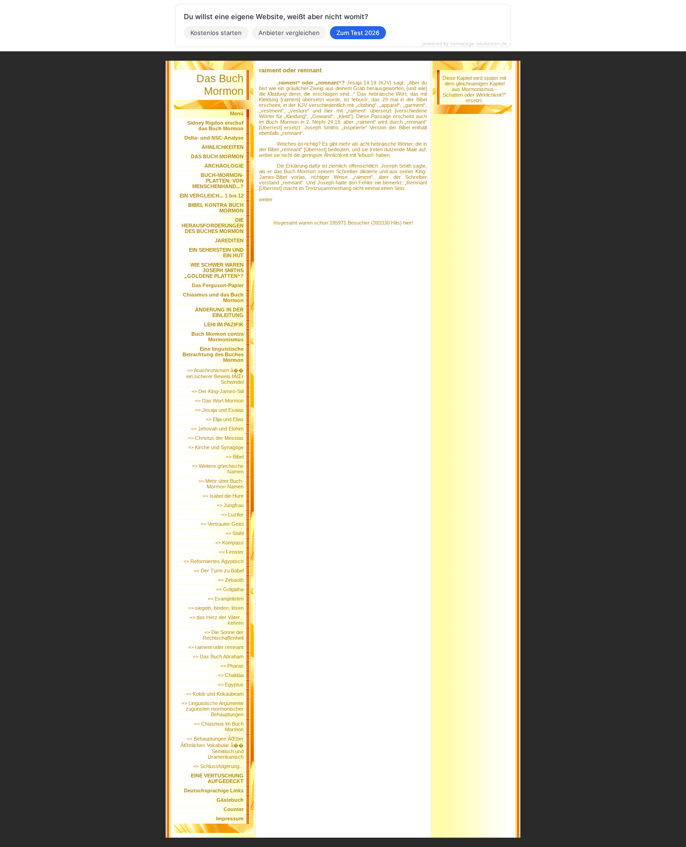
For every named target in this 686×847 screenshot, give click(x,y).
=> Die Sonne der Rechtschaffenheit (223, 635)
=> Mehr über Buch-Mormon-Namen (221, 483)
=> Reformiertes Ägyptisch (213, 561)
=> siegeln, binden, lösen (216, 608)
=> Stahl (234, 533)
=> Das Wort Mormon (219, 400)
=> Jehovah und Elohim (217, 428)
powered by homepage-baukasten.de (464, 43)
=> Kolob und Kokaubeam (215, 694)
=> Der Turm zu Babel (219, 570)
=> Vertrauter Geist (222, 524)
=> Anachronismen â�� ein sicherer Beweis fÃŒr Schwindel (215, 376)
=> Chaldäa (231, 675)
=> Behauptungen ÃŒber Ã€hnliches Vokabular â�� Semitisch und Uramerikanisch (212, 748)
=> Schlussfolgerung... (218, 766)
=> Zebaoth (231, 580)
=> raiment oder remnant (216, 647)
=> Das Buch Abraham (218, 656)
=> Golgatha (230, 589)
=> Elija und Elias (225, 419)
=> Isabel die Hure (223, 496)
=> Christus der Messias (216, 438)
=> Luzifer (232, 514)
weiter (266, 199)
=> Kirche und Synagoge (216, 447)
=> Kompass (229, 542)
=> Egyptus (231, 684)
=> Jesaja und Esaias (219, 410)
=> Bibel (235, 456)
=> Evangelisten (226, 598)
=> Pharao (232, 666)
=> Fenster (231, 552)
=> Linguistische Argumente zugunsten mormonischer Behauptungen (213, 708)
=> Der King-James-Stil (217, 391)
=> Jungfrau (230, 505)
